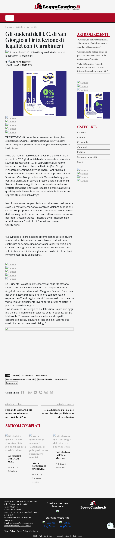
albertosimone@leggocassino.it (17, 525)
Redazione (25, 61)
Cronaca (81, 132)
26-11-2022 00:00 (24, 65)
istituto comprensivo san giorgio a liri (20, 379)
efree (80, 536)
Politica (81, 152)
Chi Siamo (33, 531)
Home (8, 26)
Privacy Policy (9, 531)
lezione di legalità (45, 379)
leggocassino (27, 375)
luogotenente (11, 383)
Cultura (81, 137)
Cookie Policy (22, 531)
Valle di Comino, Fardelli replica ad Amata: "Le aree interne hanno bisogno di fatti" (92, 67)
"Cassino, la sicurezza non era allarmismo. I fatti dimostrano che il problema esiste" (92, 43)
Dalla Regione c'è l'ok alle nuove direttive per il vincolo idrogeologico (57, 413)
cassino (16, 375)
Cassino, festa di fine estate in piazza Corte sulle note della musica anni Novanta (92, 55)
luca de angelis (61, 379)
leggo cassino (41, 375)
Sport (80, 162)
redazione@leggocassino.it (21, 523)
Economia (82, 142)
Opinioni (82, 147)
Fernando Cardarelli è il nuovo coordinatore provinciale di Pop (18, 413)
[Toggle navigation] (9, 18)
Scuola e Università (26, 26)
